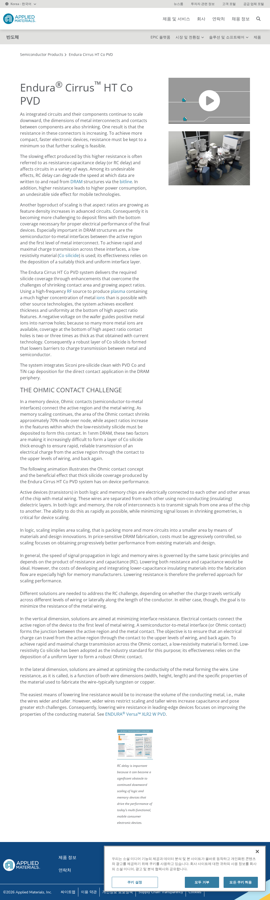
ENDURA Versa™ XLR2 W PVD (135, 714)
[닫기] (257, 851)
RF (69, 291)
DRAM (76, 182)
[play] (209, 100)
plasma (118, 291)
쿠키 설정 (134, 882)
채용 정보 (241, 19)
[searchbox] (258, 19)
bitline (126, 182)
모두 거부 (202, 882)
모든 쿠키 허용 (240, 882)
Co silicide (69, 255)
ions (101, 298)
